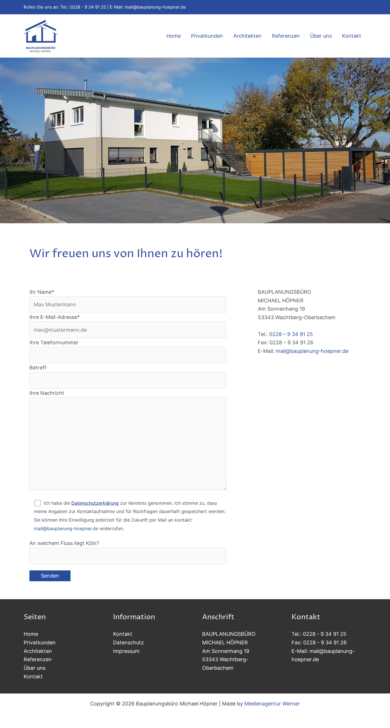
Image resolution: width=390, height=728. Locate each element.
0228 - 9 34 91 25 (88, 7)
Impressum (126, 651)
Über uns (321, 36)
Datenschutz (128, 642)
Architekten (247, 36)
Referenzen (286, 36)
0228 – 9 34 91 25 (291, 334)
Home (173, 36)
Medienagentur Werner (272, 704)
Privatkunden (207, 36)
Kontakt (351, 36)
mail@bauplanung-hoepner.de (155, 7)
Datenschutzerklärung (95, 503)
